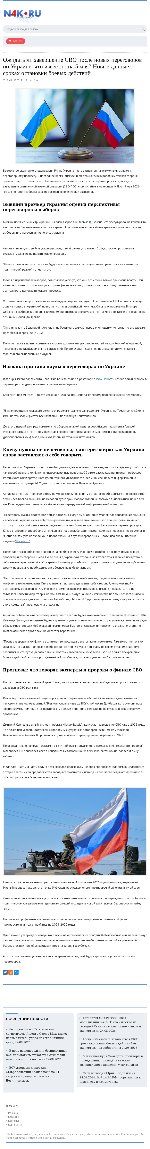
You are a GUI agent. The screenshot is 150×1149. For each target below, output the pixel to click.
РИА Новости (105, 379)
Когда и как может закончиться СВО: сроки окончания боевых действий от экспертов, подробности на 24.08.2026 (108, 1043)
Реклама (13, 1113)
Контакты (13, 1120)
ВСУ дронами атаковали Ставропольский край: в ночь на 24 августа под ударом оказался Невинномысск (32, 1074)
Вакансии (13, 1117)
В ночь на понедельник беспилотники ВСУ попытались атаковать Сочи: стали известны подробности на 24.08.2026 (36, 1054)
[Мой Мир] (16, 972)
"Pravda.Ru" (22, 541)
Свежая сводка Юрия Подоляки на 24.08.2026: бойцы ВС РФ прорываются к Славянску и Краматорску (110, 1077)
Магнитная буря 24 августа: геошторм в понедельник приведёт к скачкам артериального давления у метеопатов (111, 1060)
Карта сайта (15, 1124)
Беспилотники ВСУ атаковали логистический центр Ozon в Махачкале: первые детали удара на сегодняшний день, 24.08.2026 (36, 1035)
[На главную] (42, 13)
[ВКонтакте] (5, 972)
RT (91, 222)
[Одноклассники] (10, 972)
